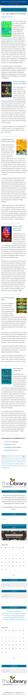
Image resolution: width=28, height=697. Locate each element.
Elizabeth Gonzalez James (7, 458)
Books (8, 456)
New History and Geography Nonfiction (14, 615)
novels (2, 460)
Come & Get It (8, 441)
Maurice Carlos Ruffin (20, 458)
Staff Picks (17, 456)
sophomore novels (21, 461)
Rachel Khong (8, 460)
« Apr (13, 575)
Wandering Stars (17, 368)
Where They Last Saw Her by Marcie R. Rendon (14, 613)
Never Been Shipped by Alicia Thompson (14, 617)
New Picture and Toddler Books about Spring (14, 619)
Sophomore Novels (7, 17)
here (15, 509)
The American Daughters (19, 81)
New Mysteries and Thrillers (14, 611)
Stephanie (10, 18)
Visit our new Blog (14, 3)
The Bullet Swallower (6, 139)
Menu (14, 9)
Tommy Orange (22, 465)
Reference (12, 456)
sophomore (14, 461)
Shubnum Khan (7, 461)
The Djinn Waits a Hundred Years (9, 465)
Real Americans (5, 297)
